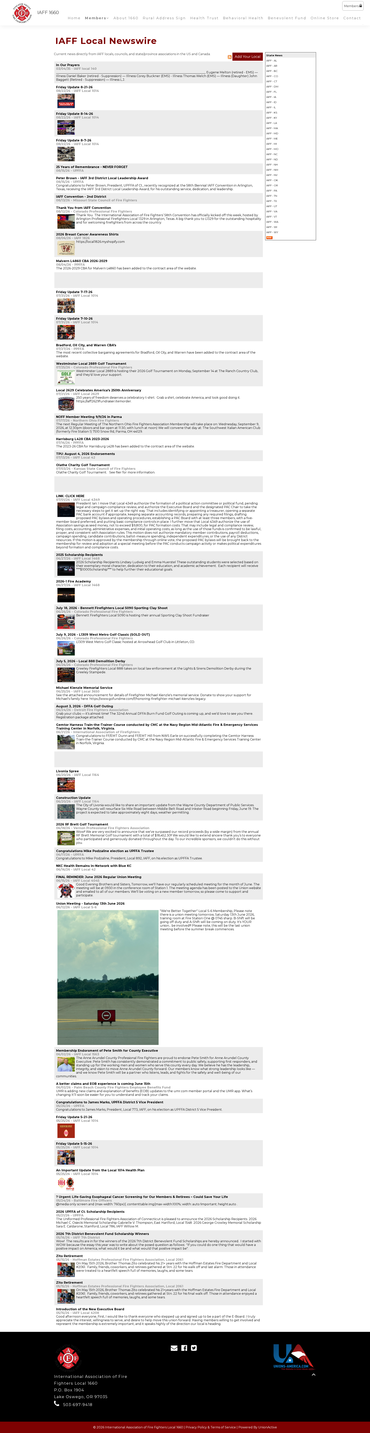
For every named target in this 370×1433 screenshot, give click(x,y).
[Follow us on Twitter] (195, 1349)
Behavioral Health (243, 18)
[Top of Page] (313, 1374)
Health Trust (204, 18)
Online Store (325, 18)
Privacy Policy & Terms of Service (211, 1427)
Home (74, 18)
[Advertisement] (101, 280)
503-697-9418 (77, 1404)
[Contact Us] (175, 1349)
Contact (352, 18)
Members (351, 6)
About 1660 (126, 18)
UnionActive (267, 1427)
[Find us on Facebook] (185, 1349)
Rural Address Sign (164, 18)
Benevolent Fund (287, 18)
